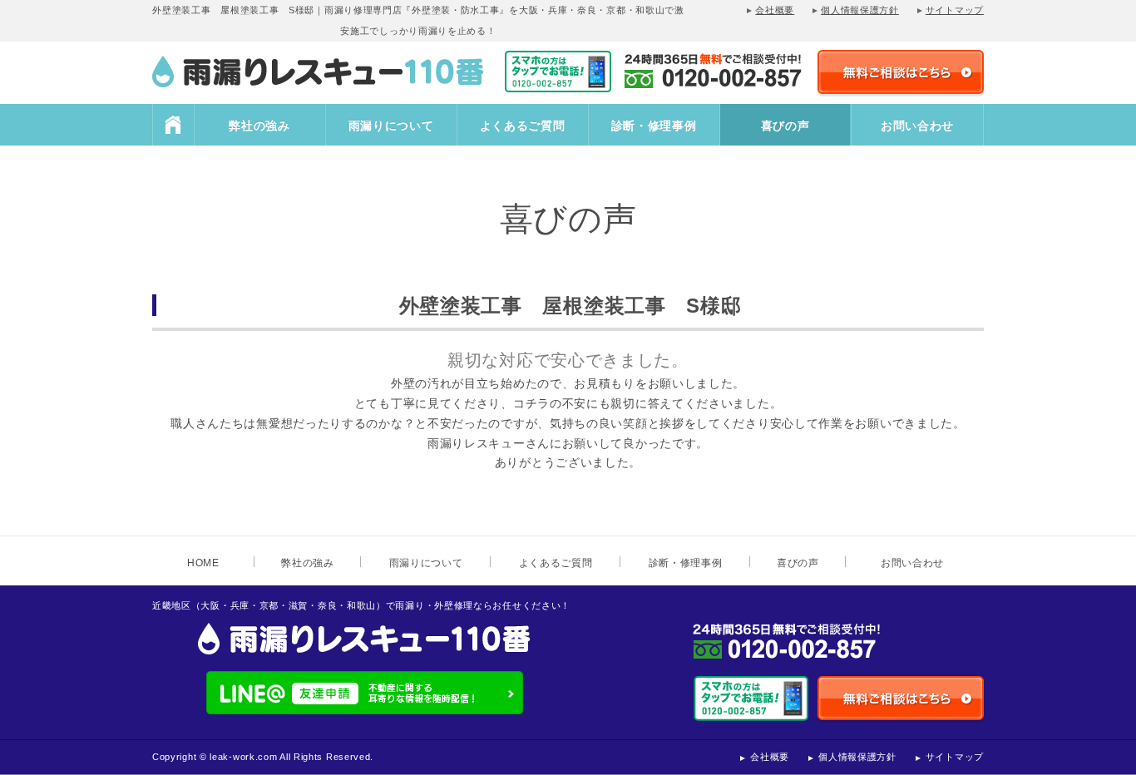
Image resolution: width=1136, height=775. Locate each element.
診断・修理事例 (654, 125)
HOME (173, 125)
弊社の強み (259, 125)
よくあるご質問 (523, 125)
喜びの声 (785, 125)
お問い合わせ (917, 125)
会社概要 (774, 10)
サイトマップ (955, 10)
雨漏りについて (391, 125)
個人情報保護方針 (860, 10)
